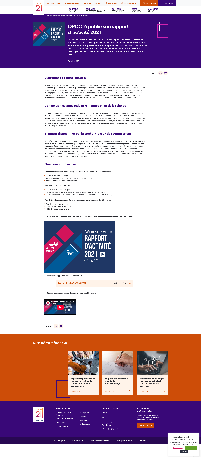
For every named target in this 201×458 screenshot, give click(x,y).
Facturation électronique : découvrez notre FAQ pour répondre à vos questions (152, 382)
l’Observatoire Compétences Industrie (95, 151)
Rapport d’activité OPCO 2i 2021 (72, 283)
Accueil (49, 16)
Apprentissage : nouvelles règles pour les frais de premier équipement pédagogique (83, 382)
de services (136, 10)
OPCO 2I (153, 10)
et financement (118, 10)
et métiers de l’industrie (95, 10)
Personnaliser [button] (178, 448)
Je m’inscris (144, 426)
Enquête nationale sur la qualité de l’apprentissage (116, 381)
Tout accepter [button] (191, 448)
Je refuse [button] (184, 451)
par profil (73, 10)
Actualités (56, 16)
